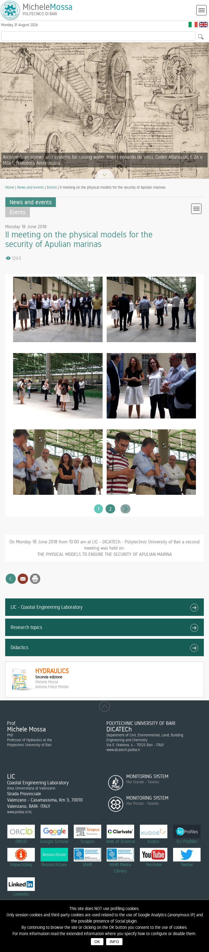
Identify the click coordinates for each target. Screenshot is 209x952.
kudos (153, 841)
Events (52, 187)
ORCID (21, 841)
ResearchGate (54, 864)
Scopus (87, 841)
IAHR (87, 864)
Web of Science (120, 841)
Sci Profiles (186, 841)
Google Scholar (54, 841)
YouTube (154, 864)
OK (97, 941)
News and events (30, 187)
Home (9, 187)
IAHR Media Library (120, 867)
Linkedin (21, 894)
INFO (114, 941)
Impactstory (21, 864)
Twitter (187, 864)
